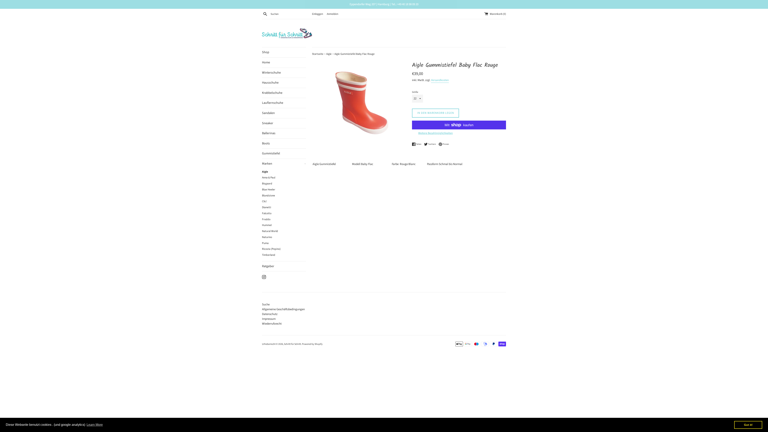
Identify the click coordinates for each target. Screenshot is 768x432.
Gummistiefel (271, 153)
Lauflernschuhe (272, 103)
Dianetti (266, 207)
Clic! (264, 201)
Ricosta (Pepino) (271, 249)
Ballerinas (268, 133)
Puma (265, 243)
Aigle (265, 172)
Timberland (268, 255)
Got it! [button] (748, 424)
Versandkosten (440, 80)
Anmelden (332, 14)
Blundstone (268, 195)
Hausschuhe (270, 82)
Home (266, 62)
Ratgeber (268, 266)
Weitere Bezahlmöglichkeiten (435, 133)
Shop (265, 52)
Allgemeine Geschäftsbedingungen (283, 309)
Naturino (267, 237)
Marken (284, 163)
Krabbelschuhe (272, 93)
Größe (415, 92)
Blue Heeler (268, 189)
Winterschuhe (271, 72)
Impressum (269, 319)
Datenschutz (269, 314)
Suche (266, 304)
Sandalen (268, 113)
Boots (266, 143)
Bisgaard (267, 183)
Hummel (267, 225)
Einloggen (317, 14)
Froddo (266, 219)
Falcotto (266, 213)
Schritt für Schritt (292, 344)
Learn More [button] (95, 424)
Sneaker (267, 123)
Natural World (270, 231)
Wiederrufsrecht (272, 324)
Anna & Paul (268, 177)
